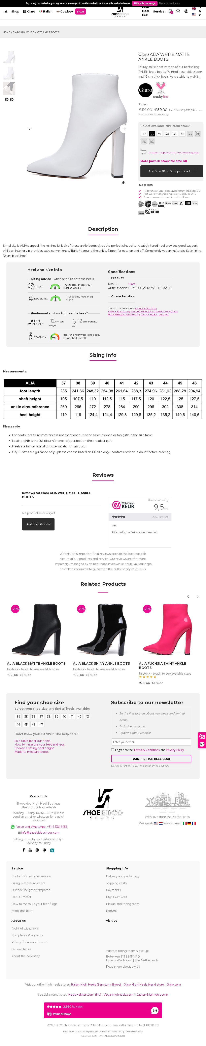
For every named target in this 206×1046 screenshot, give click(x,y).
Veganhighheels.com (118, 994)
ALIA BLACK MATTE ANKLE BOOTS (36, 663)
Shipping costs (116, 883)
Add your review (38, 524)
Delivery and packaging (122, 876)
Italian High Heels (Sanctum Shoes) (96, 984)
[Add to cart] (144, 171)
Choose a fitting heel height (34, 748)
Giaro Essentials (154, 314)
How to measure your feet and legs (39, 744)
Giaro (132, 284)
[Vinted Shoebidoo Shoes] (52, 850)
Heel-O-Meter (21, 897)
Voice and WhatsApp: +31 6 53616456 (41, 827)
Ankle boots (119, 311)
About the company (25, 956)
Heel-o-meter (41, 313)
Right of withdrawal (25, 928)
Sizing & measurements (28, 883)
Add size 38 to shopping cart (169, 171)
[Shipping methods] (151, 204)
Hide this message (145, 3)
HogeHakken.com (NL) (84, 994)
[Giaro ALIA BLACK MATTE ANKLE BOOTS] (37, 629)
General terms (21, 949)
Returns (111, 911)
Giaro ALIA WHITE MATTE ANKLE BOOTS (36, 32)
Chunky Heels (142, 311)
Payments (113, 890)
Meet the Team (22, 911)
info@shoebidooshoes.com (40, 832)
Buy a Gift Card (116, 897)
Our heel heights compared (30, 890)
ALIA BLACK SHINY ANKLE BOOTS (101, 663)
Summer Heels (165, 311)
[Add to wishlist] (196, 171)
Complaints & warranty (27, 935)
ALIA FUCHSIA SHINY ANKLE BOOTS (162, 666)
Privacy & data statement (29, 942)
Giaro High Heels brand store (144, 984)
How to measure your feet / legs (34, 904)
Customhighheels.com (152, 994)
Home (6, 32)
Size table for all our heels (32, 741)
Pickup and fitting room (123, 904)
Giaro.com (174, 984)
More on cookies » (169, 3)
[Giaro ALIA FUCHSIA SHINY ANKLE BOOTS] (169, 629)
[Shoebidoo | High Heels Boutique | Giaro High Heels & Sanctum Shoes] (120, 10)
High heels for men (124, 314)
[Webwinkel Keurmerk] (152, 211)
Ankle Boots (146, 308)
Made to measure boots (31, 752)
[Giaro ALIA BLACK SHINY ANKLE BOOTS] (103, 629)
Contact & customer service (31, 876)
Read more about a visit (123, 966)
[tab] (103, 230)
